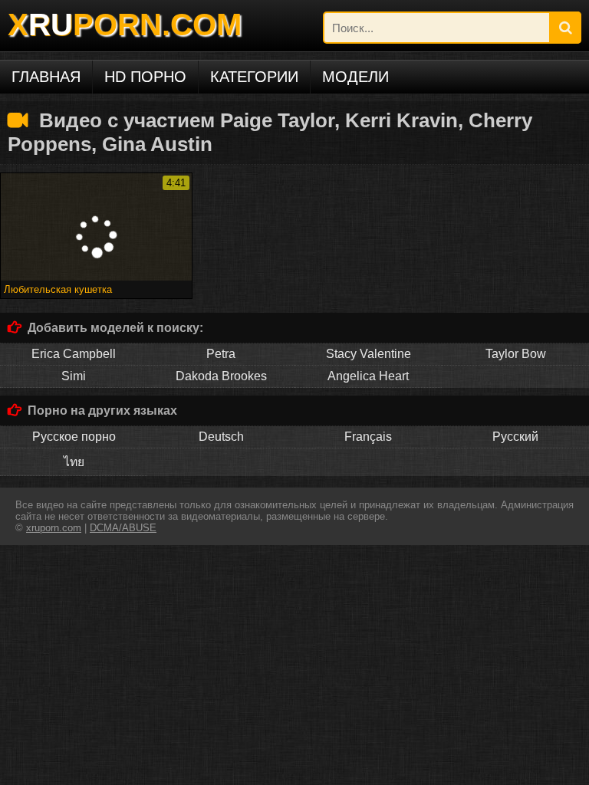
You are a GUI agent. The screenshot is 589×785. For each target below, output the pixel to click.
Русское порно (74, 436)
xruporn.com (53, 528)
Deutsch (221, 436)
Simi (73, 376)
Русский (515, 436)
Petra (220, 353)
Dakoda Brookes (221, 376)
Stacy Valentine (368, 353)
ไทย (74, 461)
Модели (355, 76)
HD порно (145, 76)
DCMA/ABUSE (123, 528)
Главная (46, 76)
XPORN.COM (125, 24)
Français (368, 436)
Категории (254, 76)
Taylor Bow (515, 353)
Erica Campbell (73, 353)
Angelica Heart (368, 376)
